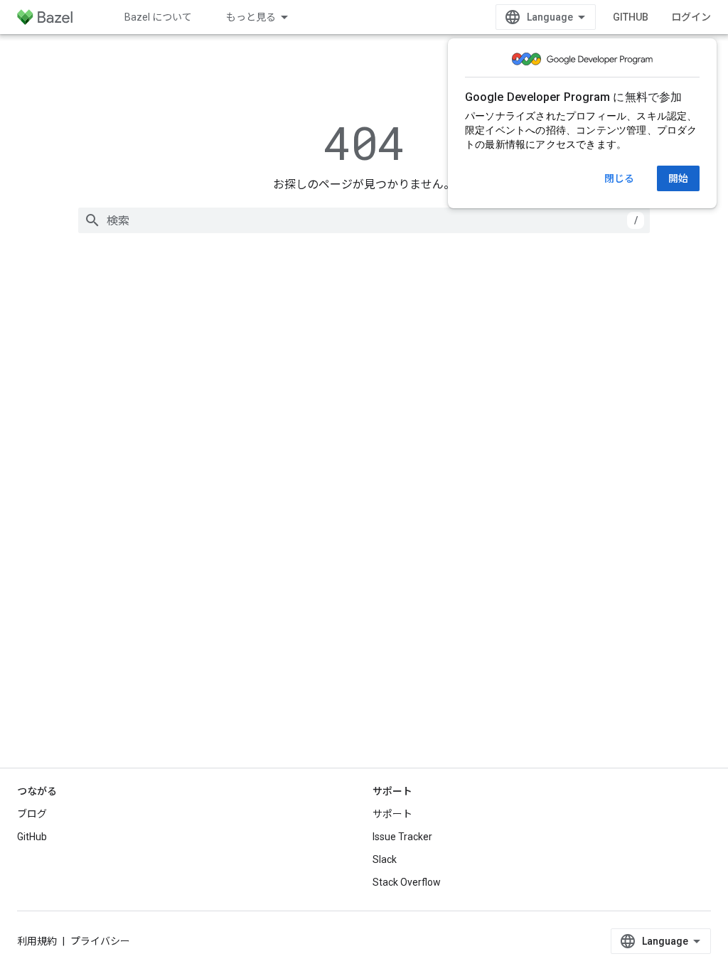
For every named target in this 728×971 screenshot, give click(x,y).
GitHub (630, 17)
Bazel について (158, 17)
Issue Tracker (402, 836)
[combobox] (364, 220)
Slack (385, 859)
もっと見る (251, 17)
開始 (678, 178)
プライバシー (100, 941)
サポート (392, 814)
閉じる (619, 178)
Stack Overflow (407, 882)
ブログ (32, 814)
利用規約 (37, 941)
